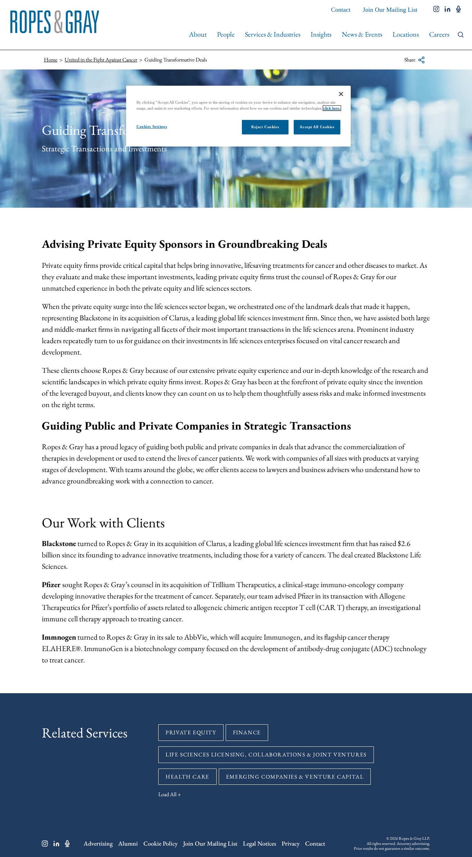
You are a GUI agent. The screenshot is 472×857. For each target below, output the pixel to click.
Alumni (128, 843)
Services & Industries (272, 34)
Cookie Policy (160, 843)
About (198, 34)
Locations (406, 34)
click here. (331, 108)
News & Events (362, 34)
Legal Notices (259, 843)
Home (50, 59)
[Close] (341, 94)
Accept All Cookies (317, 127)
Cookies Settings (151, 126)
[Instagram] (45, 843)
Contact (340, 9)
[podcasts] (458, 9)
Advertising (98, 843)
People (226, 34)
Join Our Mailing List (390, 9)
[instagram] (436, 9)
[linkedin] (447, 10)
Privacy (291, 843)
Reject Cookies (265, 127)
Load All (167, 794)
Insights (321, 34)
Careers (439, 34)
